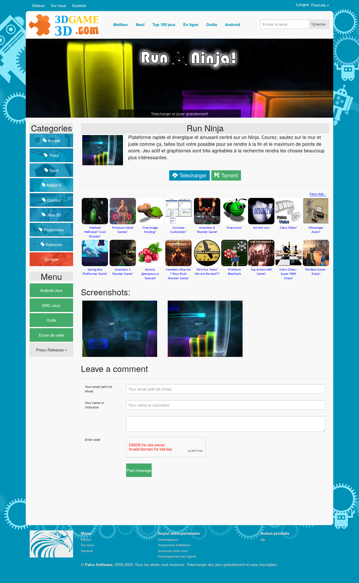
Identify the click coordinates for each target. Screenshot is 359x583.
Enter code (92, 439)
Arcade (53, 140)
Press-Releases (50, 349)
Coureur (53, 200)
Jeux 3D (53, 214)
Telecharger (193, 175)
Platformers (53, 229)
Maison (38, 5)
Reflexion (53, 244)
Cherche (319, 24)
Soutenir (79, 5)
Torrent (229, 175)
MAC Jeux (51, 305)
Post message (138, 470)
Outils (52, 320)
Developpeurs (168, 539)
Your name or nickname (94, 404)
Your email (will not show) (98, 388)
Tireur (53, 155)
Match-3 (53, 185)
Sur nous (58, 5)
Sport (53, 170)
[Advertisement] (51, 441)
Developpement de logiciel (177, 556)
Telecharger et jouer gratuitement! (179, 113)
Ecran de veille (51, 335)
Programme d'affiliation (174, 545)
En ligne (51, 259)
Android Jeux (51, 290)
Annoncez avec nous (173, 551)
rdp (262, 539)
